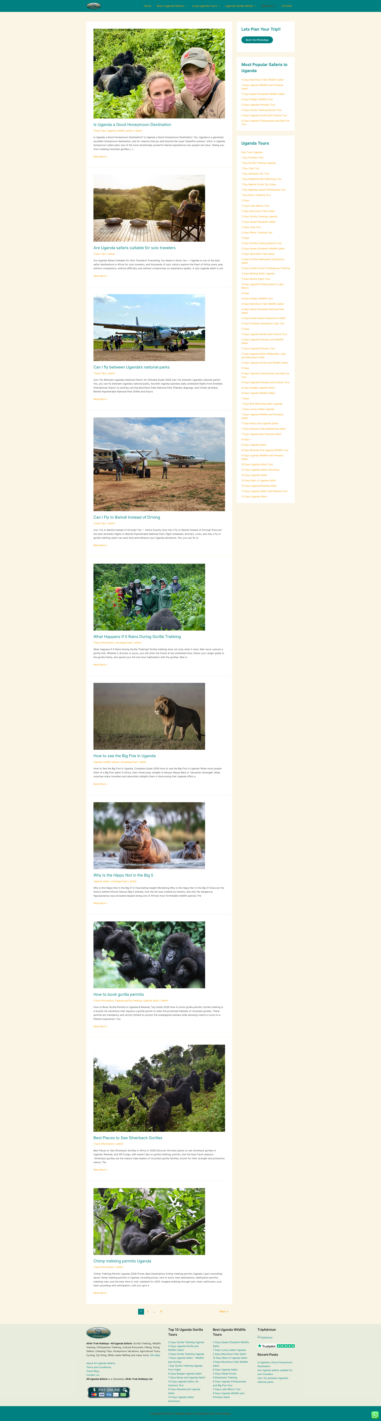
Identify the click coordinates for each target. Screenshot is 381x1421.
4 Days (245, 293)
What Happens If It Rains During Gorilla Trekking (137, 636)
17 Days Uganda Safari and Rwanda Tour (264, 491)
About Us (267, 5)
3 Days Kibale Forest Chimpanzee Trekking (265, 268)
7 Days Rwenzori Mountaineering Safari (263, 428)
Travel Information (103, 642)
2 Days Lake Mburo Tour (255, 205)
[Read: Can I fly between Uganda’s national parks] (149, 327)
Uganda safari (101, 881)
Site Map (155, 1355)
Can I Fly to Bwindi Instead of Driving (126, 517)
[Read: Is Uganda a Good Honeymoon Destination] (159, 73)
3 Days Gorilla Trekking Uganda (186, 1353)
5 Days (245, 328)
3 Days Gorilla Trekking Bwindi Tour (261, 110)
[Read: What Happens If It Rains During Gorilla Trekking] (149, 596)
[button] (185, 6)
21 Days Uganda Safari (254, 496)
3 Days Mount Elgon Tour (255, 278)
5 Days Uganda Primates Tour (258, 104)
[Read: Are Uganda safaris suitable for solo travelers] (149, 208)
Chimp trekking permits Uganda (122, 1261)
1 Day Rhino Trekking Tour (256, 195)
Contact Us (92, 1374)
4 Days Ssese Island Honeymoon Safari (263, 318)
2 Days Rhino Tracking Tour (257, 232)
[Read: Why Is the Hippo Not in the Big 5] (149, 835)
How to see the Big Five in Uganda (124, 755)
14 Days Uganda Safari (254, 475)
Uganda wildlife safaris (120, 130)
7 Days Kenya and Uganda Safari (259, 423)
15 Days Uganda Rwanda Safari (259, 485)
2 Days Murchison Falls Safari (258, 211)
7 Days (245, 398)
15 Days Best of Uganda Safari (258, 480)
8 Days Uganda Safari (253, 444)
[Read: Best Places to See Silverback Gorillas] (159, 1087)
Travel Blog (92, 1371)
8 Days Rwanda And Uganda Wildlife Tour (265, 450)
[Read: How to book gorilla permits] (149, 954)
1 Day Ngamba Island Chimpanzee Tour (263, 189)
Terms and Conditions (98, 1367)
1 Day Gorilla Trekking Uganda (258, 162)
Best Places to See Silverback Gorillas (127, 1137)
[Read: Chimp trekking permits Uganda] (149, 1221)
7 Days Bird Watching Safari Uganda (261, 403)
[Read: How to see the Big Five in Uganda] (149, 716)
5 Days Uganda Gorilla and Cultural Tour (264, 115)
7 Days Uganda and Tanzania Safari (261, 434)
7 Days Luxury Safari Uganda (257, 409)
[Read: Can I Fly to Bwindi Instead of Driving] (159, 464)
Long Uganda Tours (204, 5)
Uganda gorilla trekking (128, 1000)
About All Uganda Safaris (100, 1363)
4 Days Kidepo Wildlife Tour (257, 99)
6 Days (245, 368)
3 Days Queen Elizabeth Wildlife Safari (263, 93)
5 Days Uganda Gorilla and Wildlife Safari (264, 362)
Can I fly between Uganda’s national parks (131, 367)
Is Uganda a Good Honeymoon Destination (132, 124)
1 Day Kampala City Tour (255, 173)
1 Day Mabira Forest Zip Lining (258, 184)
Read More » (100, 156)
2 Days (245, 200)
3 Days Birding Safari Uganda (258, 273)
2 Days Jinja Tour (251, 227)
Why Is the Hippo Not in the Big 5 (123, 875)
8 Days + (246, 439)
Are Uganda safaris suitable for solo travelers (134, 247)
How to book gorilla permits (118, 994)
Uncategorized (123, 642)
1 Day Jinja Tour (250, 168)
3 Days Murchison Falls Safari (258, 253)
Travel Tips (99, 130)
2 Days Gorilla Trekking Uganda (259, 216)
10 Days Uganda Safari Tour (257, 464)
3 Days (245, 237)
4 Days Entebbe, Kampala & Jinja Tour (262, 323)
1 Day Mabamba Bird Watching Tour (261, 178)
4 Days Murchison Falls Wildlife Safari (262, 79)
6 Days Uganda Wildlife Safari (258, 393)
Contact (287, 5)
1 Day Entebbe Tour (252, 157)
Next (224, 1311)
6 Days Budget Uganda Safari (258, 387)
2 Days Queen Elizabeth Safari (258, 221)
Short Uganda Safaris (170, 5)
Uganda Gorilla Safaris (239, 5)
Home (147, 5)
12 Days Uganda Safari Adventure (260, 469)
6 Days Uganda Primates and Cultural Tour (265, 382)
